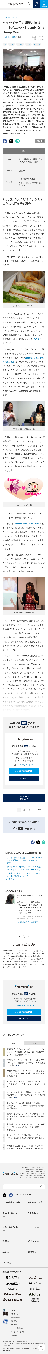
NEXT (40, 809)
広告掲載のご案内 (35, 1202)
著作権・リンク (16, 1313)
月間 (34, 1043)
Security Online (10, 1212)
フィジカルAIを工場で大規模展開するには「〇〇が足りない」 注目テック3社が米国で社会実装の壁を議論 (25, 1105)
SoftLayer (20, 44)
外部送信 (14, 1335)
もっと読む (9, 878)
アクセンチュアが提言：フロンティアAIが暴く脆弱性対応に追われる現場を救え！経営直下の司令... (25, 860)
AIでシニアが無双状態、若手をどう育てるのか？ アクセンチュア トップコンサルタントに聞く (26, 1084)
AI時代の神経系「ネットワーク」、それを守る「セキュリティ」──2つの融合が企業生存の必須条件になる (25, 1073)
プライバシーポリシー (18, 1332)
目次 (24, 151)
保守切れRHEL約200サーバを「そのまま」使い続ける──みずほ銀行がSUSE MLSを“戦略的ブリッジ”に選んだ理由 (26, 1052)
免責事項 (14, 1321)
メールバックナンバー (25, 764)
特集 (5, 1252)
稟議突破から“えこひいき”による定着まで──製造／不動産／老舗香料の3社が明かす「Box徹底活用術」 (26, 1116)
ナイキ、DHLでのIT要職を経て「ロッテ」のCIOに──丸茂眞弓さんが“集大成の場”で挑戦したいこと (25, 1138)
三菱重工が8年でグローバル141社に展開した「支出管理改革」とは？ (24, 874)
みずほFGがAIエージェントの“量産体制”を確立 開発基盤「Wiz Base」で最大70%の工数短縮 (26, 1147)
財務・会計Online (11, 1227)
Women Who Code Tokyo (27, 523)
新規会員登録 (25, 771)
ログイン (25, 778)
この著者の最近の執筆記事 (27, 922)
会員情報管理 (15, 1317)
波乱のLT (22, 170)
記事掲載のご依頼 (13, 1202)
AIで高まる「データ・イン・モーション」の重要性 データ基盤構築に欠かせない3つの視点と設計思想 (26, 1063)
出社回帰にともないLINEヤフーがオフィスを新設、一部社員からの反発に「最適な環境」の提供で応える (26, 1127)
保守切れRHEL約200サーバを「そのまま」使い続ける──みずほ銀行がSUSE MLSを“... (24, 868)
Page (9, 170)
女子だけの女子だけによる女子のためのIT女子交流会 (30, 160)
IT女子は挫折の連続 (27, 178)
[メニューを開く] (4, 4)
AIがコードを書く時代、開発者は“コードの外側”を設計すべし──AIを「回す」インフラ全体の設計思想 (26, 1095)
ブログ (6, 1263)
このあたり (38, 338)
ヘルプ (13, 1310)
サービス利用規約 (17, 1328)
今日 (13, 1043)
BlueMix (28, 44)
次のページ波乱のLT (24, 797)
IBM (5, 44)
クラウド (11, 44)
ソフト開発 (37, 44)
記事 (5, 1241)
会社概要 (14, 1324)
